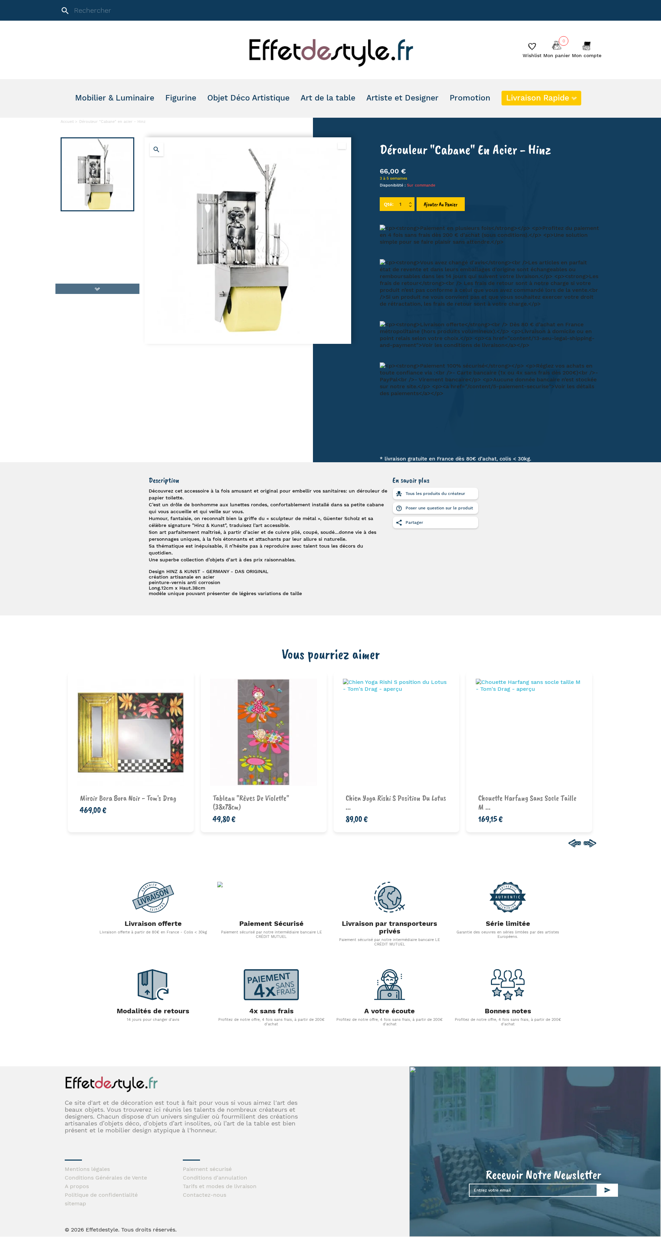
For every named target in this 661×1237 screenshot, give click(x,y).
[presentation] (573, 843)
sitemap (75, 1203)
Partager (413, 522)
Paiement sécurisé (207, 1169)
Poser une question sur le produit (438, 508)
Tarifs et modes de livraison (219, 1186)
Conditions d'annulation (215, 1177)
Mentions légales (87, 1169)
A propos (77, 1186)
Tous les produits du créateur (434, 493)
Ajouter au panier (441, 204)
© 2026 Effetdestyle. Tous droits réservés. (121, 1229)
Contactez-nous (204, 1195)
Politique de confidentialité (101, 1195)
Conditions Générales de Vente (106, 1177)
